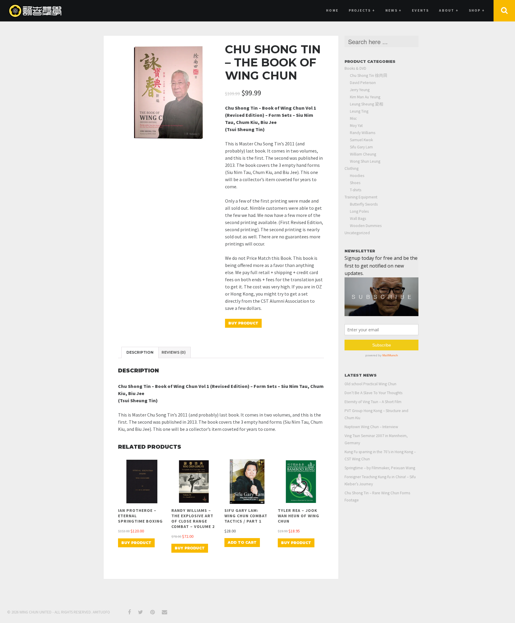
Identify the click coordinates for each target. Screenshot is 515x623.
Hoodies (357, 175)
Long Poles (359, 211)
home (332, 10)
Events (420, 10)
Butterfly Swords (364, 204)
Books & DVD (355, 68)
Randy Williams (362, 132)
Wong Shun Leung (365, 161)
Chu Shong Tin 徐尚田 (368, 75)
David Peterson (363, 82)
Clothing (352, 168)
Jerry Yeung (360, 89)
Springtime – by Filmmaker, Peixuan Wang (380, 467)
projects (362, 10)
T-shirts (355, 189)
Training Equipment (361, 197)
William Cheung (363, 154)
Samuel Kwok (361, 139)
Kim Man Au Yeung (365, 97)
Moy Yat (356, 125)
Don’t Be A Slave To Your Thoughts (373, 392)
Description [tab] (139, 352)
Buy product (243, 323)
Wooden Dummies (365, 225)
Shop (477, 10)
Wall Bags (358, 218)
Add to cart (242, 542)
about (448, 10)
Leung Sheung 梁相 (366, 104)
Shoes (355, 182)
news (393, 10)
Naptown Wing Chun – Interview (371, 426)
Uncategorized (357, 232)
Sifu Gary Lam (361, 147)
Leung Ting (359, 111)
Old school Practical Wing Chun (370, 383)
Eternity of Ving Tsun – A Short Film (373, 401)
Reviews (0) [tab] (174, 352)
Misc (353, 118)
